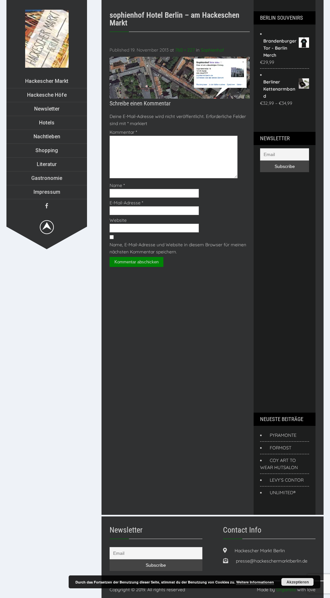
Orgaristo (286, 590)
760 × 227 (185, 50)
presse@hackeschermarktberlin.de (271, 561)
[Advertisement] (286, 291)
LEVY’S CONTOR (287, 480)
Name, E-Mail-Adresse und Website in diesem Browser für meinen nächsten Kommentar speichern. (178, 248)
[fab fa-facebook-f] (47, 205)
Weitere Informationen (255, 582)
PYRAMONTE (283, 435)
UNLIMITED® (283, 492)
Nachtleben (47, 136)
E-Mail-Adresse (126, 203)
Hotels (46, 123)
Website (118, 220)
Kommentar (123, 132)
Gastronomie (46, 178)
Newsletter (47, 109)
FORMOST (280, 448)
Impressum (47, 192)
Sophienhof (212, 50)
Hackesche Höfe (47, 95)
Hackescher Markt (46, 81)
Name (117, 185)
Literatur (47, 164)
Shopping (46, 150)
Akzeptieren (297, 582)
